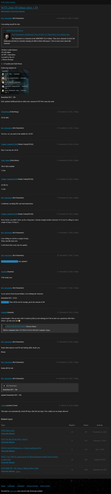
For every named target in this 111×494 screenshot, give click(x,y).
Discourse (13, 491)
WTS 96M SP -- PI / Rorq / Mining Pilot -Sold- (20, 468)
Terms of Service (32, 486)
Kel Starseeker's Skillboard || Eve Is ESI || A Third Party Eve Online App (41, 34)
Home (3, 486)
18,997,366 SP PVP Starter (16, 326)
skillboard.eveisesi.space (14, 30)
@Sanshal (5, 302)
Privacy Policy (45, 486)
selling (18, 471)
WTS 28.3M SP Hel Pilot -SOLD (14, 439)
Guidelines (20, 486)
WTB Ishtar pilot (8, 430)
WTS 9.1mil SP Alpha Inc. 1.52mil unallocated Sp (21, 448)
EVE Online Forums (8, 2)
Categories (11, 486)
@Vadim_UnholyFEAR (10, 261)
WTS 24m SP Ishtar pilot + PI (19, 7)
